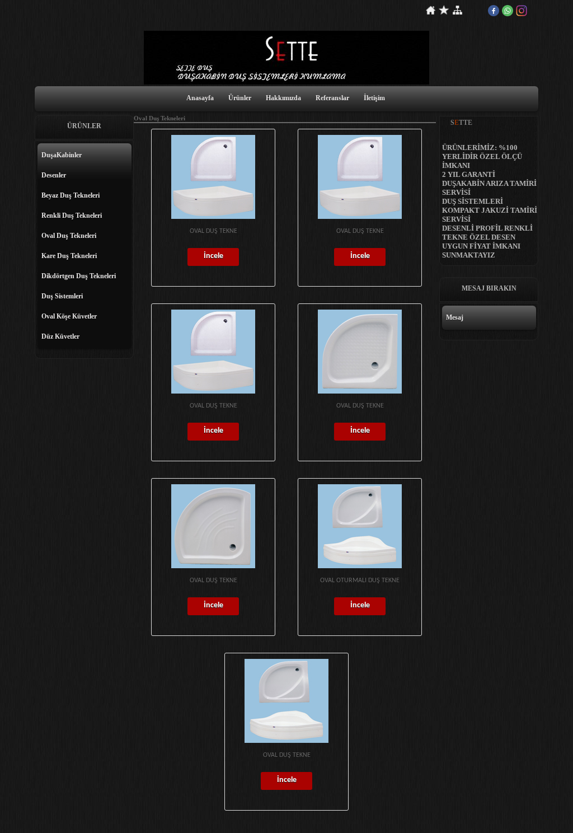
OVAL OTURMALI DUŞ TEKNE (360, 580)
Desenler (53, 175)
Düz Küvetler (60, 336)
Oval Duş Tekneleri (68, 236)
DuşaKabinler (61, 155)
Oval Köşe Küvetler (69, 316)
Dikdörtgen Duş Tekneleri (78, 276)
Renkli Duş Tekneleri (71, 215)
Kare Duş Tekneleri (69, 256)
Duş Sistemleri (62, 296)
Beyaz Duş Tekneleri (70, 195)
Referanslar (332, 98)
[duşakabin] (286, 82)
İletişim (374, 98)
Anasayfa (200, 98)
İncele (213, 256)
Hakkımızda (283, 98)
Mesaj (454, 317)
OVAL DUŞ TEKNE (213, 231)
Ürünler (239, 98)
